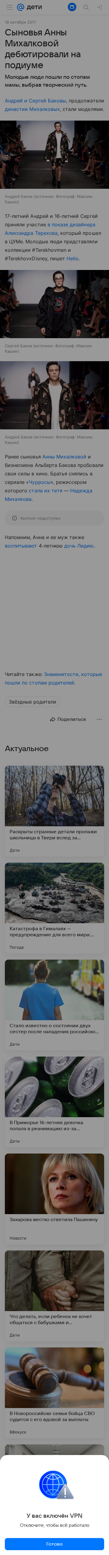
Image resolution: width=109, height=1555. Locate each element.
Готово (54, 1544)
